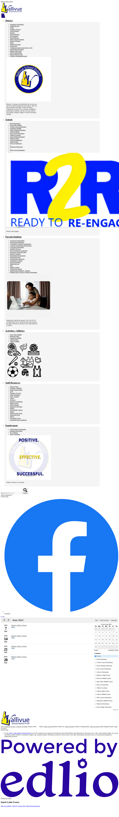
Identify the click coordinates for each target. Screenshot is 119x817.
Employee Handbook (16, 401)
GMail (12, 398)
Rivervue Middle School (104, 678)
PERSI (12, 408)
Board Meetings (14, 34)
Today (96, 650)
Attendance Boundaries (17, 24)
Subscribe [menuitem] (114, 620)
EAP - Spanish (14, 396)
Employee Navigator (16, 406)
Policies (12, 33)
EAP (11, 391)
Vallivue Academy (15, 135)
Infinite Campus (14, 267)
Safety (12, 43)
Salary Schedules (15, 395)
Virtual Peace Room (16, 269)
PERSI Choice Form (16, 413)
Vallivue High (14, 142)
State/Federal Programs (17, 49)
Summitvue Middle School (104, 700)
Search (3, 493)
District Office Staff (16, 51)
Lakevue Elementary (16, 140)
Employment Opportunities (18, 429)
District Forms (14, 386)
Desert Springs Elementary (18, 130)
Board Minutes (14, 38)
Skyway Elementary (16, 143)
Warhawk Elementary (16, 147)
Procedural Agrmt (15, 418)
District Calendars (15, 254)
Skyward (12, 400)
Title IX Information (16, 53)
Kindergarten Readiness (17, 242)
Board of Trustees (15, 41)
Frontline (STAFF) (15, 393)
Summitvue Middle (15, 128)
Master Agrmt (14, 403)
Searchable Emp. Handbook (18, 420)
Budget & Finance (15, 44)
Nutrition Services (15, 29)
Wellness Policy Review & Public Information (23, 272)
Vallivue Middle (14, 132)
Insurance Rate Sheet (16, 431)
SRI (11, 265)
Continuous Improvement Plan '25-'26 (21, 48)
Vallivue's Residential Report (18, 56)
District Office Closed (18, 625)
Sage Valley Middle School (105, 681)
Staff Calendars (14, 405)
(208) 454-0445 (48, 726)
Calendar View (113, 650)
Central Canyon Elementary (18, 127)
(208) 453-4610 (94, 726)
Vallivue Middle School (103, 694)
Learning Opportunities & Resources (21, 245)
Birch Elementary (15, 123)
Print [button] (96, 620)
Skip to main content (7, 1)
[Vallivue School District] (11, 7)
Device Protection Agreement (18, 250)
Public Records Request (17, 39)
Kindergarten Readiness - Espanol (20, 270)
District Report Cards (16, 54)
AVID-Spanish (14, 31)
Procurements (14, 36)
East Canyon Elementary (17, 133)
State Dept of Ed (15, 415)
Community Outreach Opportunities (20, 244)
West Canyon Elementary (17, 150)
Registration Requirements (18, 255)
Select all (115, 709)
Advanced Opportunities (17, 240)
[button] (9, 20)
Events (99, 656)
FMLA (12, 416)
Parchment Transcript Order (18, 252)
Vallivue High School (103, 691)
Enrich (12, 411)
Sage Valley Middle (16, 125)
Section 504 (13, 46)
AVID (12, 28)
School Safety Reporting (17, 259)
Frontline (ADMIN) (16, 388)
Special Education (15, 262)
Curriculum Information (17, 247)
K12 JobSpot (14, 433)
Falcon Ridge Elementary (17, 137)
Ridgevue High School (103, 675)
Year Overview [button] (104, 620)
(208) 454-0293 (69, 726)
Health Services (14, 26)
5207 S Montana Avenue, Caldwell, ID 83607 (14, 726)
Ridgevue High (14, 138)
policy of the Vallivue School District (20, 733)
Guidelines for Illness (16, 260)
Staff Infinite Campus (16, 410)
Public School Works (16, 390)
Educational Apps (15, 257)
